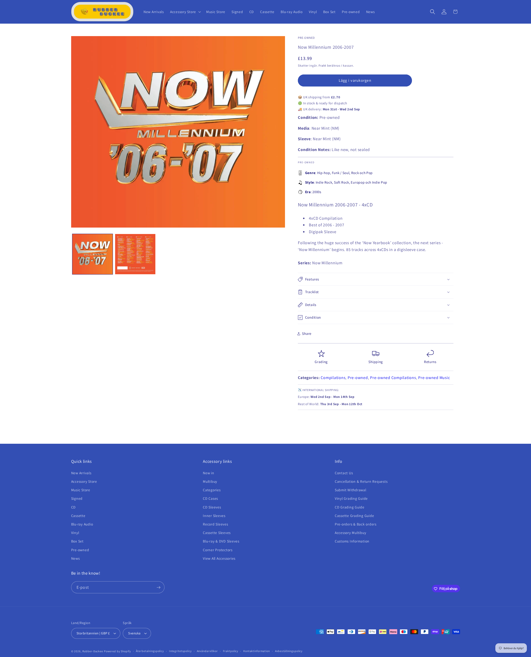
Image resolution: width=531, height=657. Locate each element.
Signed (77, 498)
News (75, 558)
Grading (321, 361)
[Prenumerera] (158, 587)
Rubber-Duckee (92, 651)
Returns (430, 361)
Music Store (80, 490)
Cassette (78, 515)
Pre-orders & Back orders (355, 524)
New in (208, 473)
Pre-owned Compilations (393, 377)
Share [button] (307, 333)
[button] (185, 11)
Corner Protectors (218, 549)
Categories (212, 490)
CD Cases (210, 498)
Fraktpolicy (230, 651)
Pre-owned (358, 377)
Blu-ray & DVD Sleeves (221, 541)
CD (73, 507)
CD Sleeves (212, 507)
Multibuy (210, 481)
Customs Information (352, 541)
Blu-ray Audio (82, 524)
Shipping (375, 361)
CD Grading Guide (349, 507)
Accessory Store (84, 481)
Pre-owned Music (434, 377)
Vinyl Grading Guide (351, 498)
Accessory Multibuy (350, 532)
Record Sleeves (215, 524)
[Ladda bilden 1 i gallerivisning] (92, 254)
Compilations (333, 377)
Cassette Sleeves (217, 532)
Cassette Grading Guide (354, 515)
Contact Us (344, 473)
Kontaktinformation (256, 651)
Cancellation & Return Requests (361, 481)
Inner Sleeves (214, 515)
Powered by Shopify (117, 651)
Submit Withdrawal (350, 490)
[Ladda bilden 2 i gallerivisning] (135, 254)
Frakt (322, 65)
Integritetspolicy (180, 651)
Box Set (77, 541)
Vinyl (75, 532)
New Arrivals (81, 473)
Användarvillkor (207, 651)
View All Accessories (219, 558)
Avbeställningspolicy (289, 651)
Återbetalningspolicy (150, 651)
